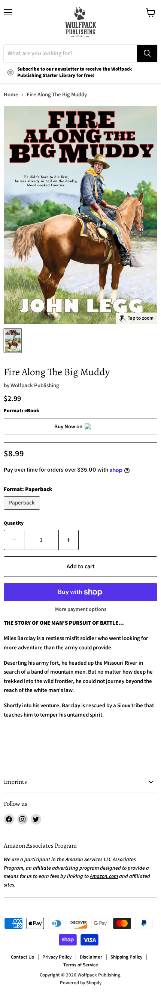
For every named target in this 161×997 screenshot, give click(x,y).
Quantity (14, 523)
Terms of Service (80, 965)
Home (11, 94)
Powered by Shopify (80, 982)
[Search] (147, 53)
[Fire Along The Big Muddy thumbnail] (12, 340)
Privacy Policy (57, 957)
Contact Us (22, 957)
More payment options (80, 609)
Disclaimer (91, 957)
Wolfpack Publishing (34, 385)
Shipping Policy (126, 957)
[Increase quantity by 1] (69, 540)
